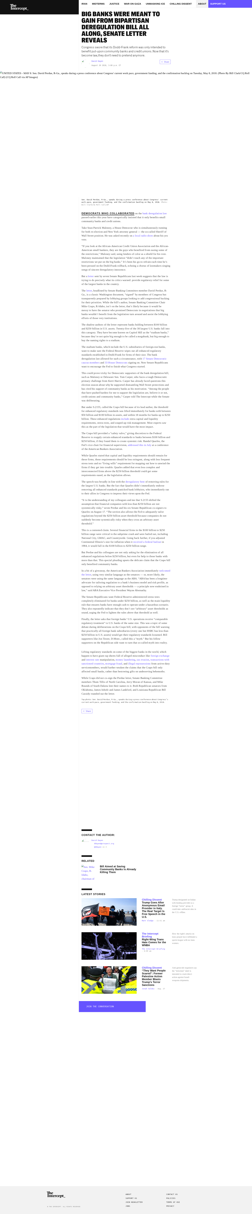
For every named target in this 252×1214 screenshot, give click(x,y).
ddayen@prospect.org (104, 844)
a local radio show (143, 235)
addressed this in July (139, 445)
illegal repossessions (139, 663)
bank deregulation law (155, 213)
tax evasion (142, 659)
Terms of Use (173, 1202)
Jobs (128, 1206)
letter (91, 276)
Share (166, 62)
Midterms (98, 3)
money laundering (125, 659)
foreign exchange (159, 655)
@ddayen (97, 847)
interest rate (92, 659)
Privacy (170, 1206)
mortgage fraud (113, 663)
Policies (170, 1198)
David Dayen (97, 61)
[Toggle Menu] (5, 7)
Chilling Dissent (181, 3)
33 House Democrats (116, 362)
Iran (84, 3)
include (124, 418)
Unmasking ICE (155, 3)
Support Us (69, 10)
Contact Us (172, 1194)
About (202, 3)
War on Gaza (132, 3)
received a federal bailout (147, 541)
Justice (114, 3)
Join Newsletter (134, 1202)
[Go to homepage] (19, 7)
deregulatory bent (135, 481)
